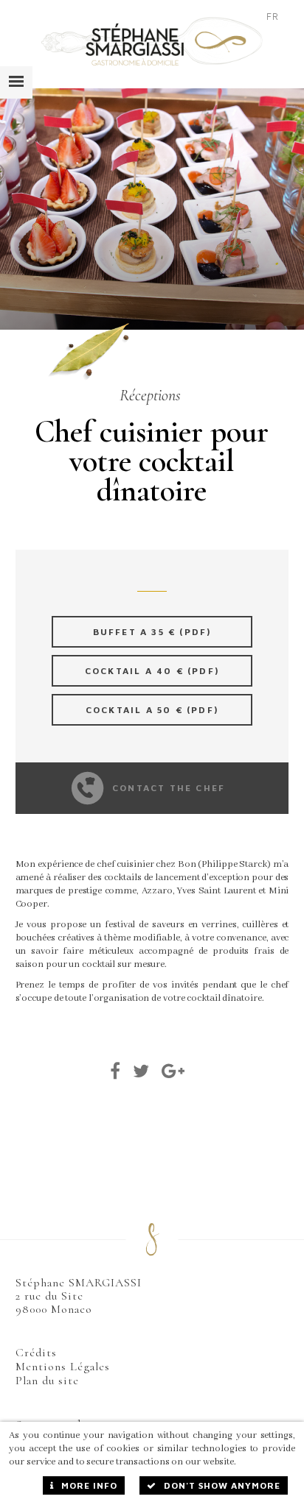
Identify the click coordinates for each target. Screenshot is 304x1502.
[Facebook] (115, 1071)
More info (89, 1485)
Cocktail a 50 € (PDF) (152, 709)
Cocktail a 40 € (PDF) (152, 670)
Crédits (36, 1352)
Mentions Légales (62, 1366)
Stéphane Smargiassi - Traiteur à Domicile (152, 41)
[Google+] (173, 1071)
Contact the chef (168, 787)
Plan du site (47, 1380)
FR (272, 16)
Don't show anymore (222, 1485)
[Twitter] (141, 1071)
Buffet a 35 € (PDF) (152, 631)
